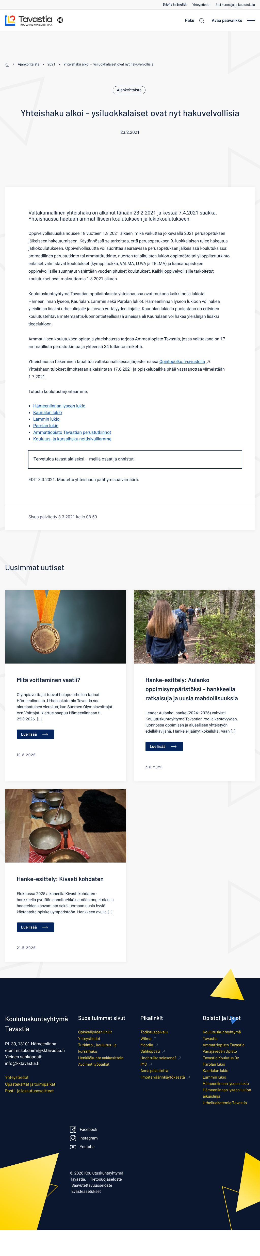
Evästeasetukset (86, 1191)
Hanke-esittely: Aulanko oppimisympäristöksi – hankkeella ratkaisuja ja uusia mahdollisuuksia (191, 689)
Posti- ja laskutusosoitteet (29, 1090)
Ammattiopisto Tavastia (224, 1045)
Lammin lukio (46, 419)
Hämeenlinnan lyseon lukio (59, 406)
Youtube (87, 1147)
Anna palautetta (154, 1070)
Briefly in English (175, 4)
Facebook (88, 1130)
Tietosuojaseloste (106, 1179)
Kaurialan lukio (47, 413)
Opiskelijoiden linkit (95, 1032)
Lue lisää (29, 734)
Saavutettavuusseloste (91, 1185)
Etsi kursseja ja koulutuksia (235, 5)
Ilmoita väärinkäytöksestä (162, 1077)
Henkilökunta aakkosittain (100, 1057)
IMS (143, 1064)
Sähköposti (150, 1051)
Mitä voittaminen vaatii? (48, 679)
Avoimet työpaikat (94, 1064)
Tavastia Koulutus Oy (221, 1057)
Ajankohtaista (129, 90)
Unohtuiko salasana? (158, 1057)
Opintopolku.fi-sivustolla (182, 362)
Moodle (146, 1045)
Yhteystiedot (201, 5)
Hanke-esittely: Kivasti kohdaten (60, 878)
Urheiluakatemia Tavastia (225, 1102)
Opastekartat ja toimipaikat (30, 1084)
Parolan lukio (45, 426)
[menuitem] (177, 5)
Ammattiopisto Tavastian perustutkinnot (72, 432)
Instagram (88, 1138)
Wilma (145, 1038)
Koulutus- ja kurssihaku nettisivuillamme (72, 439)
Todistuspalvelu (154, 1032)
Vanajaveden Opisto (220, 1051)
